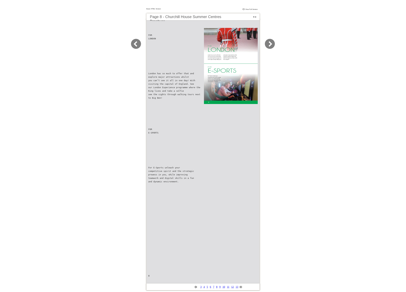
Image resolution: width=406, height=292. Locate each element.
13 (237, 287)
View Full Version (251, 9)
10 (224, 287)
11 (228, 287)
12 (232, 287)
